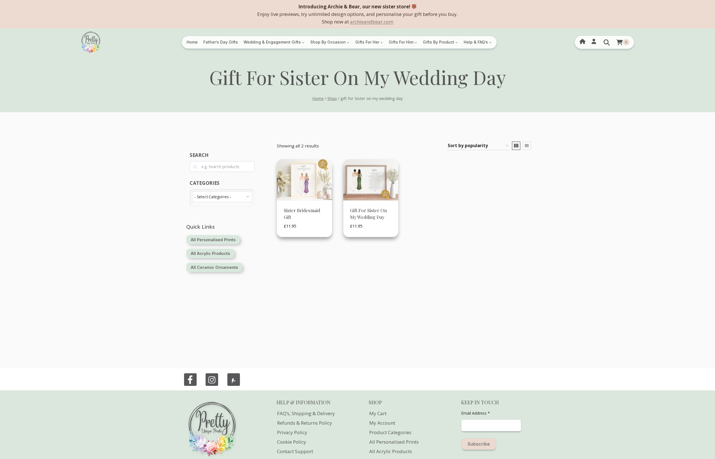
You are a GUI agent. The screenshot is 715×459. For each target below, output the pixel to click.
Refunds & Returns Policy (304, 423)
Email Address (475, 413)
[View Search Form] (607, 42)
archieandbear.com (371, 21)
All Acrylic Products (390, 451)
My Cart (378, 413)
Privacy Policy (292, 432)
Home (192, 42)
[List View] (527, 146)
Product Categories (390, 432)
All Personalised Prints (394, 442)
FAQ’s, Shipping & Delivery (306, 413)
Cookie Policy (291, 442)
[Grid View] (516, 146)
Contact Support (295, 451)
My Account (382, 423)
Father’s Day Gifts (220, 42)
